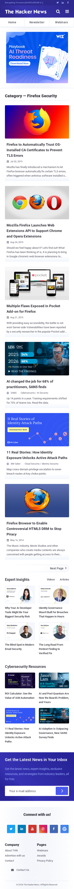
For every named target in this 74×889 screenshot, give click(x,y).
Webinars (61, 22)
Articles (64, 579)
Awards (41, 855)
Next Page (58, 568)
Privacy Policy (45, 860)
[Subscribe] (62, 791)
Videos (51, 579)
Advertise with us (15, 855)
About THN (11, 850)
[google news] (63, 829)
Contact (9, 860)
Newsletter (36, 22)
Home (12, 22)
